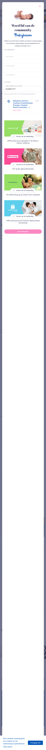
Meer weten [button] (7, 747)
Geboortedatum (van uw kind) (14, 86)
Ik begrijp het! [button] (35, 743)
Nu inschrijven (23, 231)
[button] (23, 105)
